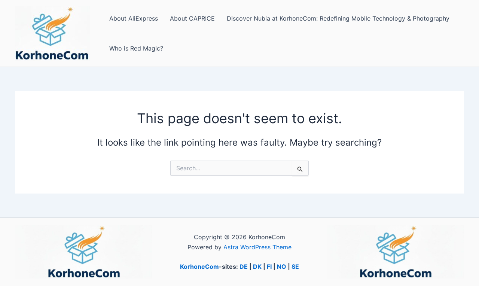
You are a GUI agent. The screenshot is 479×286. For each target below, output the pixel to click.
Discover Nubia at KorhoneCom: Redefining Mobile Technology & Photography (338, 18)
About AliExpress (133, 18)
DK (257, 266)
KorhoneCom (199, 266)
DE (244, 266)
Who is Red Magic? (136, 48)
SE (295, 266)
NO (281, 266)
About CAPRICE (192, 18)
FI (269, 266)
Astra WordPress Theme (257, 247)
